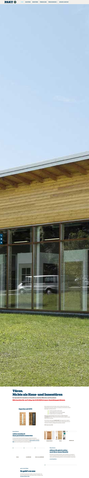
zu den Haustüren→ (53, 459)
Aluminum (28, 457)
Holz (60, 440)
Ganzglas (71, 440)
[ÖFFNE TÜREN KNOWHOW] (57, 2)
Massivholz (49, 440)
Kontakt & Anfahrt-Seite (24, 476)
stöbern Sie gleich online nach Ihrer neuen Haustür (59, 451)
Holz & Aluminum (39, 457)
